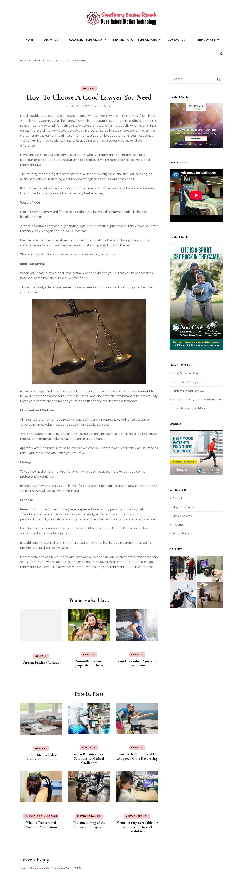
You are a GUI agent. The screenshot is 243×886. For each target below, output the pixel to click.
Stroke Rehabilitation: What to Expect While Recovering (137, 756)
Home (29, 39)
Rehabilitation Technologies (135, 39)
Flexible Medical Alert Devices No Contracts (41, 757)
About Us (51, 39)
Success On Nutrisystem (187, 382)
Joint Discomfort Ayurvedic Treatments (137, 663)
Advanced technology (85, 39)
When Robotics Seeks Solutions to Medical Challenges (89, 758)
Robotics (89, 747)
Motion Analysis (89, 816)
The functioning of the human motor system (89, 825)
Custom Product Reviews (41, 663)
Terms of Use (205, 39)
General (89, 88)
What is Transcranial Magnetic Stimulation (41, 825)
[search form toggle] (221, 54)
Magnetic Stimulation (41, 816)
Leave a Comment (104, 106)
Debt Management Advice (189, 408)
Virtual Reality (137, 816)
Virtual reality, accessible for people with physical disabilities (137, 827)
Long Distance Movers (186, 373)
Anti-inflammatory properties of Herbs (89, 663)
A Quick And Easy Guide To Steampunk (196, 399)
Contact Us (176, 39)
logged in (45, 867)
